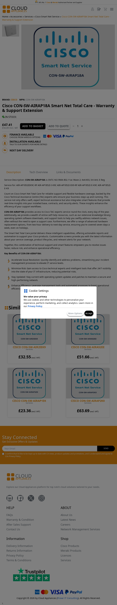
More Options (75, 313)
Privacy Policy (35, 306)
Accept (88, 313)
